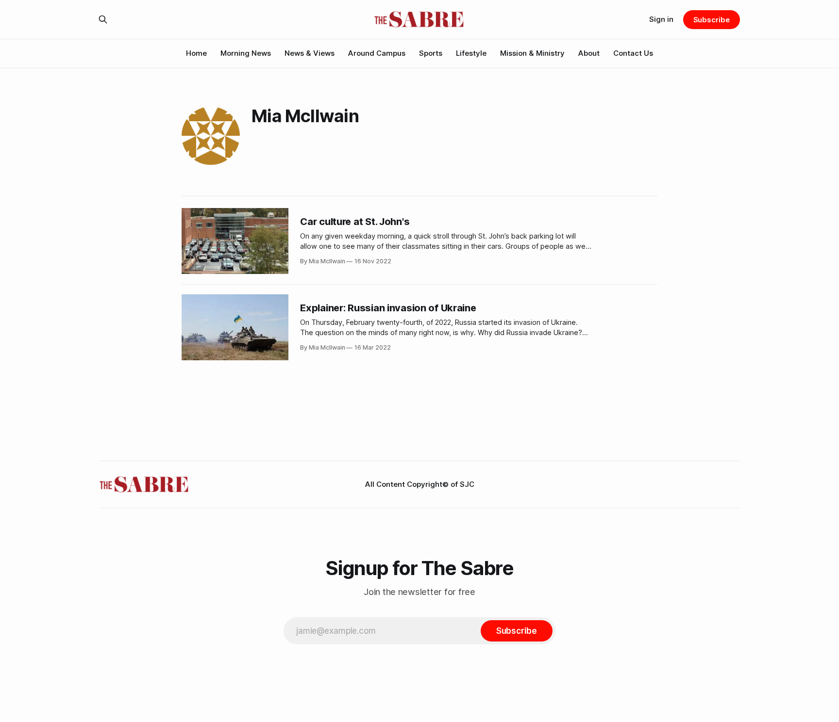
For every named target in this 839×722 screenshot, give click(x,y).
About (589, 53)
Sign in (661, 19)
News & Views (310, 53)
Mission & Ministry (532, 53)
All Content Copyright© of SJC (419, 484)
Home (196, 53)
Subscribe (711, 19)
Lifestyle (471, 53)
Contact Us (633, 53)
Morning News (245, 53)
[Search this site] (103, 19)
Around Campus (376, 53)
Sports (430, 53)
